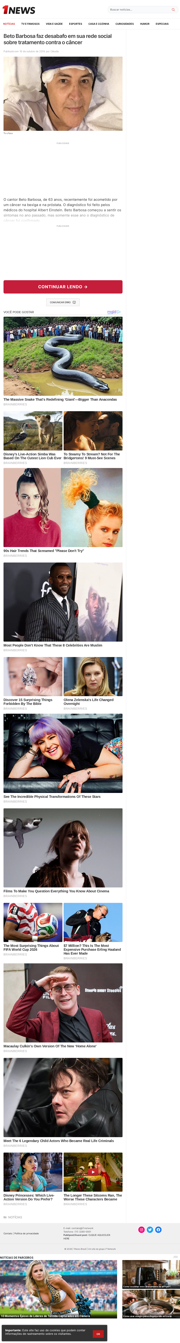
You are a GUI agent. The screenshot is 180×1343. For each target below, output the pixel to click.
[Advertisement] (63, 169)
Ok (98, 1333)
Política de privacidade (26, 1233)
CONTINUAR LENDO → (63, 286)
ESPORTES (75, 23)
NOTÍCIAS (9, 23)
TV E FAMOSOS (30, 23)
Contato (8, 1233)
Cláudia (54, 51)
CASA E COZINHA (98, 23)
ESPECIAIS (162, 23)
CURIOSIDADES (124, 23)
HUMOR (144, 23)
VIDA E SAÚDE (54, 23)
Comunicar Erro (60, 302)
